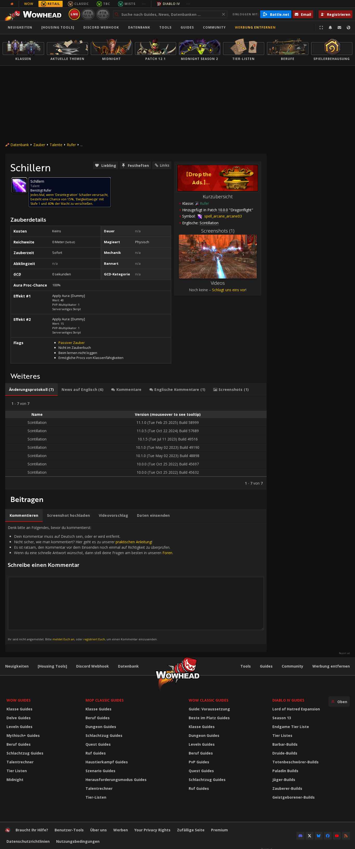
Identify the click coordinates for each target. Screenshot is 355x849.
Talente (56, 144)
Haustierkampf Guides (107, 761)
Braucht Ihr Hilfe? (32, 829)
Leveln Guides (19, 726)
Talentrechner (20, 761)
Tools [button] (165, 27)
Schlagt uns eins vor (229, 289)
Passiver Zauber (71, 342)
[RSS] (346, 836)
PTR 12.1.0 (88, 14)
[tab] (31, 389)
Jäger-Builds (283, 779)
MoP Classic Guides (105, 700)
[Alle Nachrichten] (12, 4)
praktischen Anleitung (134, 541)
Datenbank (139, 27)
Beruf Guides (18, 744)
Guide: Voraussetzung (209, 709)
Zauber (39, 144)
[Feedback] (339, 27)
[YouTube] (337, 836)
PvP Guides (199, 761)
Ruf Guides (96, 753)
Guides (187, 27)
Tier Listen (16, 770)
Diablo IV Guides (288, 700)
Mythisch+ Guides (23, 735)
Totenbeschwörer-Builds (295, 761)
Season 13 (281, 717)
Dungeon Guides (101, 726)
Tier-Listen (96, 797)
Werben (120, 829)
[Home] (35, 14)
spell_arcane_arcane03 (222, 216)
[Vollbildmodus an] (321, 27)
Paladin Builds (285, 770)
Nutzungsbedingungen (78, 841)
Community (214, 27)
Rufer (71, 144)
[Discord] (300, 836)
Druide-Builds (284, 753)
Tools (245, 666)
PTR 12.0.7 (103, 14)
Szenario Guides (100, 770)
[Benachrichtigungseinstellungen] (330, 27)
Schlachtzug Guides (24, 753)
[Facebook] (328, 836)
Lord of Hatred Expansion (296, 709)
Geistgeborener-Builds (293, 797)
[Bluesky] (319, 836)
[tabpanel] (136, 443)
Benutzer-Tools (69, 829)
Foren (167, 552)
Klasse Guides (19, 709)
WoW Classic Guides (208, 700)
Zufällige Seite (191, 829)
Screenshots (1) (217, 231)
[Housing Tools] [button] (57, 27)
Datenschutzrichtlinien (28, 841)
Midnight (14, 779)
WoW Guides (18, 700)
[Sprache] (348, 27)
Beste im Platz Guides (209, 717)
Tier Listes (282, 735)
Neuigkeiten (20, 27)
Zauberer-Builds (287, 788)
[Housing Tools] (52, 666)
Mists (129, 4)
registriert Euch (94, 639)
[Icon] (19, 185)
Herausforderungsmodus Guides (116, 779)
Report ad (344, 653)
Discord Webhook (101, 27)
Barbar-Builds (285, 744)
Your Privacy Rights (152, 829)
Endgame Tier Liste (290, 726)
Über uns (98, 829)
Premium (219, 829)
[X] (309, 836)
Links (164, 165)
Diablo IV (171, 4)
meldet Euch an (63, 639)
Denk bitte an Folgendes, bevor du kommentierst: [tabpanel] (90, 583)
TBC (106, 4)
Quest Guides (98, 744)
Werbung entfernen (255, 27)
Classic (81, 4)
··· (144, 4)
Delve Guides (18, 717)
